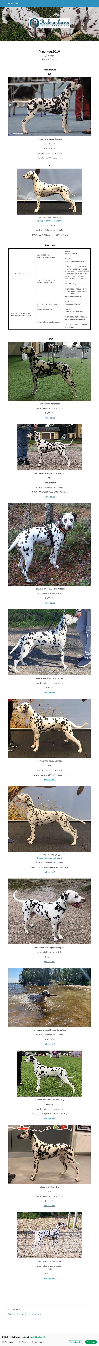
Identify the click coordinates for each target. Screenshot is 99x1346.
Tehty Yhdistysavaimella (34, 1314)
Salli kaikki (91, 1342)
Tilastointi (25, 1342)
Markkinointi (39, 1342)
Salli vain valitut (76, 1342)
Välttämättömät (10, 1342)
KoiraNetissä (49, 418)
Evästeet (11, 1314)
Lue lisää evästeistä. (37, 1337)
